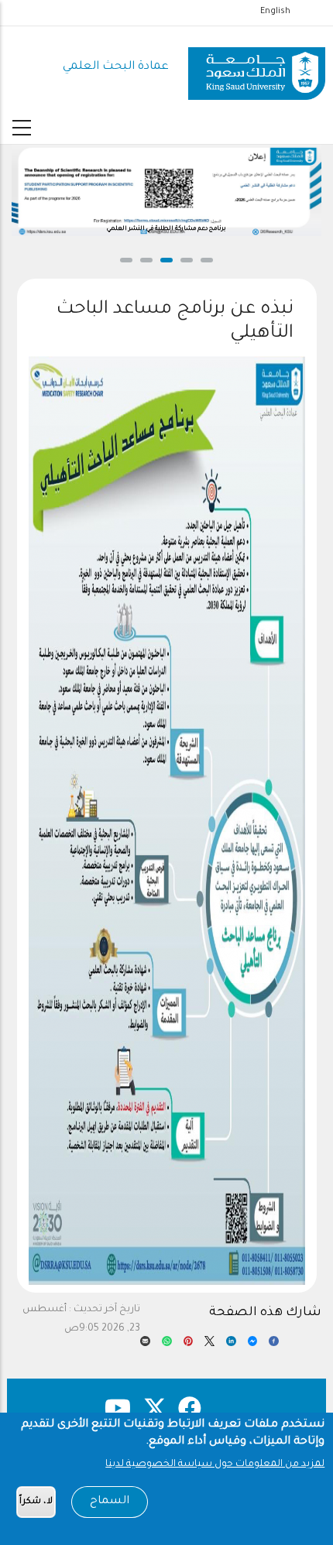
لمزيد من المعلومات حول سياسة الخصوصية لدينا (214, 1464)
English (275, 11)
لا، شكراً (36, 1502)
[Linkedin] (231, 1345)
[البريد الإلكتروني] (145, 1345)
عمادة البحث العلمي (116, 67)
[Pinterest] (189, 1345)
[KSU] (256, 68)
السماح (109, 1501)
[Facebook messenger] (253, 1345)
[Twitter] (209, 1345)
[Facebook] (274, 1345)
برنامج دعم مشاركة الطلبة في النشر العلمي (166, 228)
